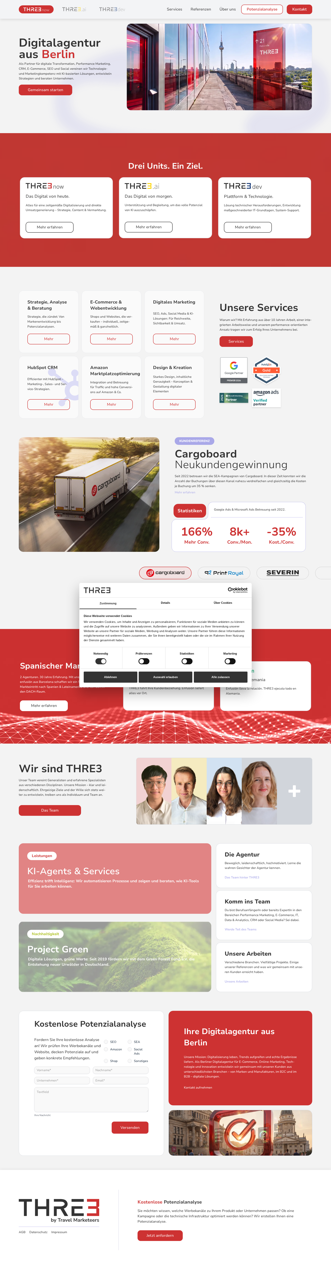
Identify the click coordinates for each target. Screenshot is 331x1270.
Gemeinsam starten (45, 89)
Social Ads (138, 1051)
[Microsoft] (234, 398)
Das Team (50, 810)
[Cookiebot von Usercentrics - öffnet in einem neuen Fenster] (230, 590)
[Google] (234, 370)
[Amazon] (266, 398)
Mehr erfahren (50, 227)
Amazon (116, 1049)
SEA (137, 1042)
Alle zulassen (220, 677)
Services (174, 9)
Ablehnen (110, 677)
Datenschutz (38, 1232)
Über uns (228, 9)
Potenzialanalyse (262, 9)
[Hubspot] (266, 370)
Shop (114, 1061)
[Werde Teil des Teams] (294, 791)
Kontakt (299, 9)
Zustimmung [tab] (108, 603)
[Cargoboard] (89, 494)
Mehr (48, 339)
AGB (22, 1232)
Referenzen (201, 9)
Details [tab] (165, 602)
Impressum (59, 1232)
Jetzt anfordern (160, 1235)
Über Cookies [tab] (223, 602)
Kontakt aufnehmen (198, 1087)
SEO (113, 1042)
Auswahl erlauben (165, 677)
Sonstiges (141, 1061)
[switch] (143, 661)
